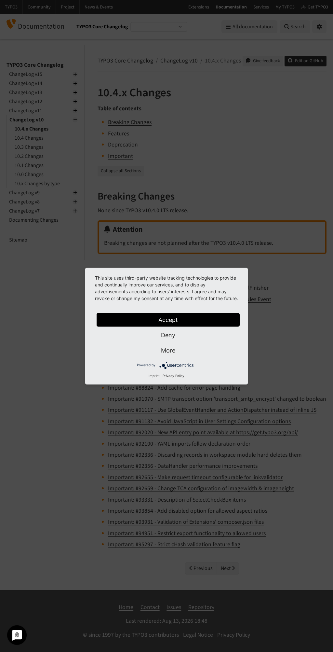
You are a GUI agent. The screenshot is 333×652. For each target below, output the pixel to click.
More (168, 350)
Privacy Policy (173, 375)
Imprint (154, 375)
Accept (168, 319)
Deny (168, 334)
